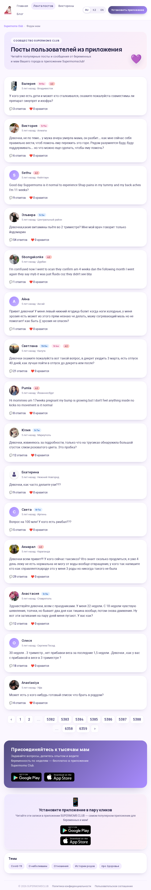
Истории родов (85, 866)
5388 (137, 719)
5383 (65, 719)
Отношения (61, 866)
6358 (69, 728)
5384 (80, 719)
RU (86, 10)
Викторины (66, 6)
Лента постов (43, 6)
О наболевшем (38, 866)
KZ (94, 10)
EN (102, 10)
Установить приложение (127, 10)
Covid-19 (16, 866)
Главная (22, 6)
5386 (108, 719)
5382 (51, 719)
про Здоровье (110, 866)
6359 (83, 728)
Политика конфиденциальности (71, 886)
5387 (123, 719)
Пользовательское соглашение (114, 886)
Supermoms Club (13, 26)
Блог (20, 14)
